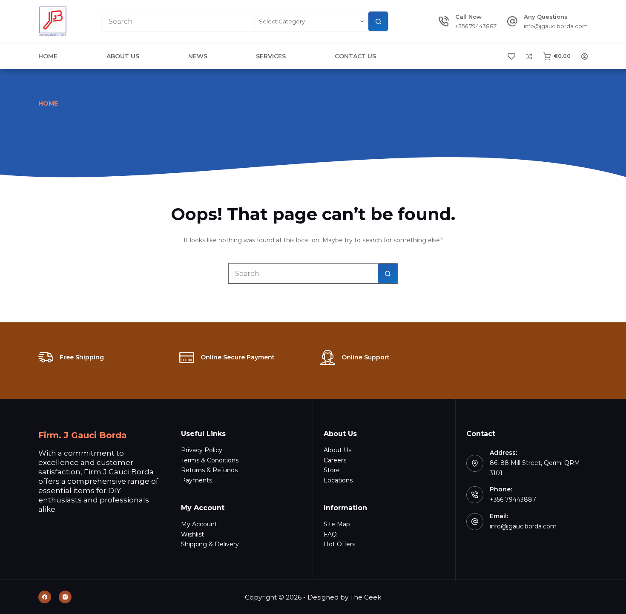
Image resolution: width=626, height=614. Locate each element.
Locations (338, 480)
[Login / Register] (584, 56)
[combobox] (178, 21)
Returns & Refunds (209, 470)
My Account (199, 524)
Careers (335, 460)
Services (271, 56)
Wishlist (192, 534)
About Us (122, 56)
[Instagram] (65, 597)
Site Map (337, 524)
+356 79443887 (476, 26)
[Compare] (529, 56)
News (197, 56)
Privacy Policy (201, 450)
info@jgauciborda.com (556, 26)
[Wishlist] (511, 56)
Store (332, 470)
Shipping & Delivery (210, 544)
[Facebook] (44, 597)
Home (47, 56)
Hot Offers (339, 544)
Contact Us (355, 56)
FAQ (330, 534)
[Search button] (378, 21)
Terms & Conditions (209, 460)
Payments (196, 480)
